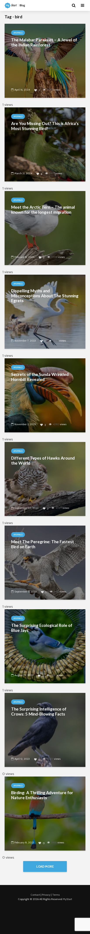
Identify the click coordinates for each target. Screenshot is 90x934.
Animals (18, 32)
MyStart (67, 899)
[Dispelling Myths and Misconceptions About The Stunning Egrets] (45, 311)
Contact (35, 894)
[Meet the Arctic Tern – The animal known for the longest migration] (45, 228)
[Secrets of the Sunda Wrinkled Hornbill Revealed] (45, 395)
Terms (56, 894)
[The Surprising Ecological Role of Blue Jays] (45, 646)
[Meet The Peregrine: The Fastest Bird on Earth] (45, 562)
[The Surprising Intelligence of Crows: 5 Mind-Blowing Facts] (45, 730)
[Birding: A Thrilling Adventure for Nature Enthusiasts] (45, 813)
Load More (45, 866)
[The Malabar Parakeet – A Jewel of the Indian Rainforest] (45, 60)
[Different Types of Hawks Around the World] (45, 479)
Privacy (46, 894)
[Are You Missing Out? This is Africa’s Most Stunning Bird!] (45, 144)
